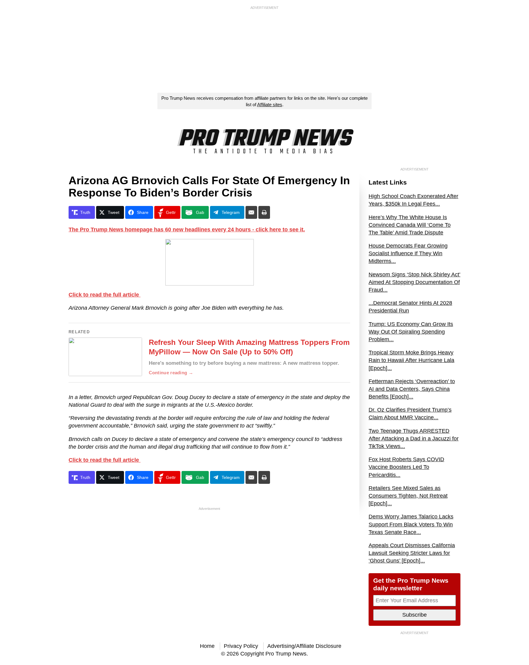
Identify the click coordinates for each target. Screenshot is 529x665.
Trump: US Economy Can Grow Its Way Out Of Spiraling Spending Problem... (411, 331)
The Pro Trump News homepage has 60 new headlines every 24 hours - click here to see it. (187, 229)
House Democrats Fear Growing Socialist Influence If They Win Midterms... (408, 253)
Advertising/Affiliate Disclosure (304, 646)
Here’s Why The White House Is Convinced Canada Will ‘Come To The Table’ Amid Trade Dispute (410, 225)
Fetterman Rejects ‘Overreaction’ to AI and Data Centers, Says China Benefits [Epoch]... (412, 389)
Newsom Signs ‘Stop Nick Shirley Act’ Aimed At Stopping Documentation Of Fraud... (414, 282)
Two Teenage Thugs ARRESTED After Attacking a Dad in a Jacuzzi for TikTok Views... (414, 438)
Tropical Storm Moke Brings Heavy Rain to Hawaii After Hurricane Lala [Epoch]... (411, 360)
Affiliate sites (269, 104)
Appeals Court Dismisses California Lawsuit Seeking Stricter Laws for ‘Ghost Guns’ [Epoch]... (412, 553)
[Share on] (251, 212)
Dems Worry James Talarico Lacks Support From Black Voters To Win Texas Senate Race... (411, 524)
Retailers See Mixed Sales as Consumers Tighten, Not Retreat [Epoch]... (408, 495)
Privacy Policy (241, 646)
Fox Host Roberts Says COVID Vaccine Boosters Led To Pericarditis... (406, 467)
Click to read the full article (105, 295)
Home (207, 646)
